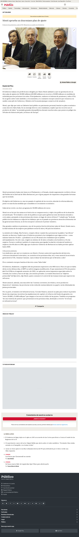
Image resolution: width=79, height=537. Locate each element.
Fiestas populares (46, 1)
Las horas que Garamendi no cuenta (18, 456)
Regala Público (7, 490)
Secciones (4, 509)
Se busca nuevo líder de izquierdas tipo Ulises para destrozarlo (27, 464)
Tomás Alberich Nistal (13, 466)
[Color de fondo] (49, 74)
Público (7, 477)
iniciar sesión (56, 424)
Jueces (23, 1)
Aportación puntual (8, 488)
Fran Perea (68, 1)
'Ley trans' (33, 1)
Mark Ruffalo (39, 1)
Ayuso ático (27, 1)
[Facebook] (10, 503)
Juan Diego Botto (61, 1)
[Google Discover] (6, 503)
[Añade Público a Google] (2, 503)
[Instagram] (21, 503)
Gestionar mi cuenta (9, 483)
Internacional (25, 8)
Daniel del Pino (8, 86)
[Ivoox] (43, 503)
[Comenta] (34, 74)
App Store (59, 530)
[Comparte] (29, 74)
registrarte (64, 424)
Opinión (10, 8)
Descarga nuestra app (7, 526)
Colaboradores (5, 517)
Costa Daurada (54, 1)
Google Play (21, 530)
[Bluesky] (17, 503)
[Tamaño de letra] (44, 74)
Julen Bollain (10, 458)
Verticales (4, 512)
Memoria (51, 8)
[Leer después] (39, 74)
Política (4, 8)
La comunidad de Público (10, 492)
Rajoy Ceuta (18, 1)
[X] (13, 503)
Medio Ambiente (43, 8)
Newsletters (6, 486)
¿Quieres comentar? (40, 419)
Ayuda (5, 494)
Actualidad (7, 12)
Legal (2, 519)
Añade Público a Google (69, 82)
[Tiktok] (28, 503)
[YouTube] (25, 503)
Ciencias (64, 8)
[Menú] (2, 4)
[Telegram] (32, 503)
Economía (71, 8)
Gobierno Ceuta (11, 1)
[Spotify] (36, 503)
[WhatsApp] (39, 503)
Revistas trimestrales (7, 514)
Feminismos (34, 8)
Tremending (17, 8)
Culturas (58, 8)
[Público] (37, 4)
